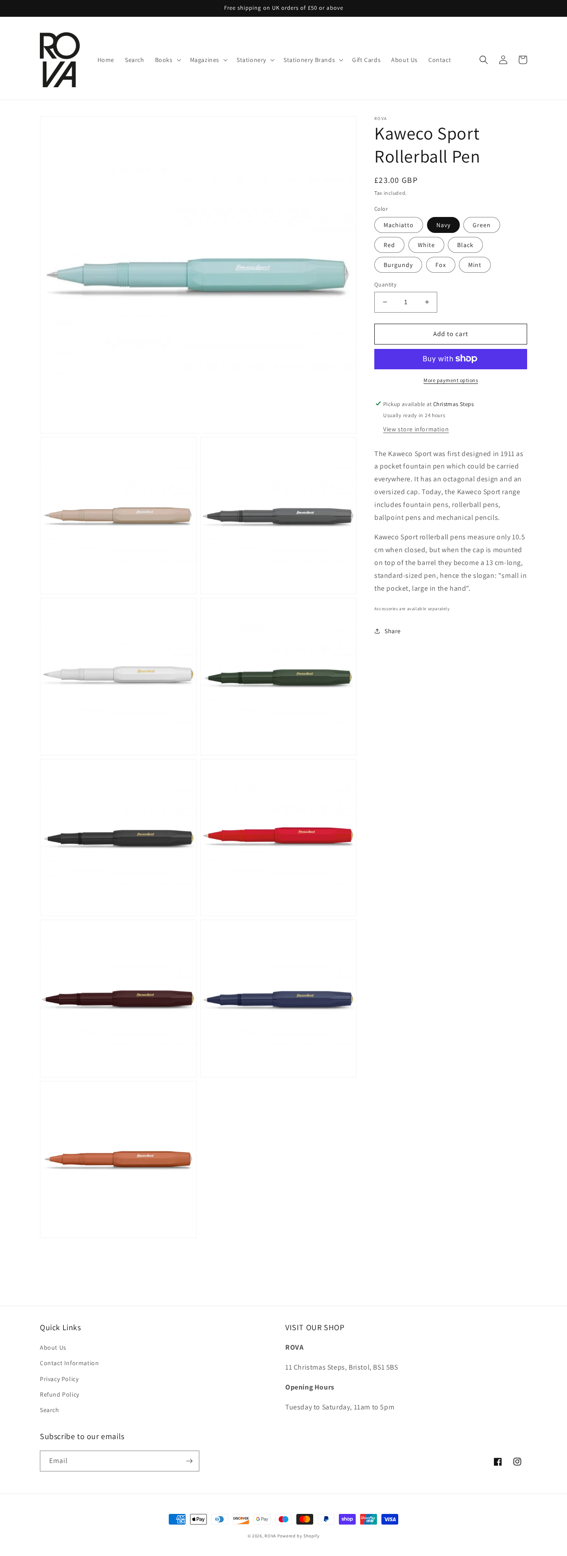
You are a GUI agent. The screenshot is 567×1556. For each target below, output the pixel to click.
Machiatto (399, 225)
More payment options (450, 379)
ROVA (270, 1536)
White (426, 245)
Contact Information (69, 1363)
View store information (416, 429)
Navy (443, 225)
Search (49, 1410)
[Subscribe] (189, 1461)
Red (389, 245)
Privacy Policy (59, 1379)
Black (465, 245)
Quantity (385, 284)
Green (482, 225)
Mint (475, 265)
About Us (53, 1347)
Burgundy (398, 265)
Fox (440, 265)
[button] (167, 59)
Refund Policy (59, 1394)
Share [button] (392, 631)
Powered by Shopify (298, 1536)
